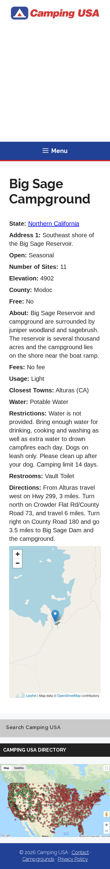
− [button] (18, 563)
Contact (80, 852)
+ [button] (18, 554)
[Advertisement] (55, 84)
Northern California (53, 223)
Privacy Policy (73, 859)
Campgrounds (38, 859)
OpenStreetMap (69, 695)
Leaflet (31, 695)
